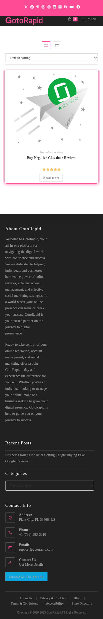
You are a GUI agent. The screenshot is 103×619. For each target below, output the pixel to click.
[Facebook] (32, 7)
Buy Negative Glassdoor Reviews (51, 158)
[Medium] (71, 7)
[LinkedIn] (54, 7)
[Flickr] (60, 7)
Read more (51, 178)
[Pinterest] (37, 7)
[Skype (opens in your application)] (65, 7)
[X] (26, 7)
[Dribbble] (43, 7)
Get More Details (31, 564)
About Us (26, 598)
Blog (77, 598)
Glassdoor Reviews (51, 152)
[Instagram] (49, 7)
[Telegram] (77, 7)
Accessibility (55, 603)
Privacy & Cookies (53, 598)
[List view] (57, 45)
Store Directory (82, 603)
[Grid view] (46, 45)
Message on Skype (26, 577)
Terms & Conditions (24, 603)
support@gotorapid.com (36, 549)
